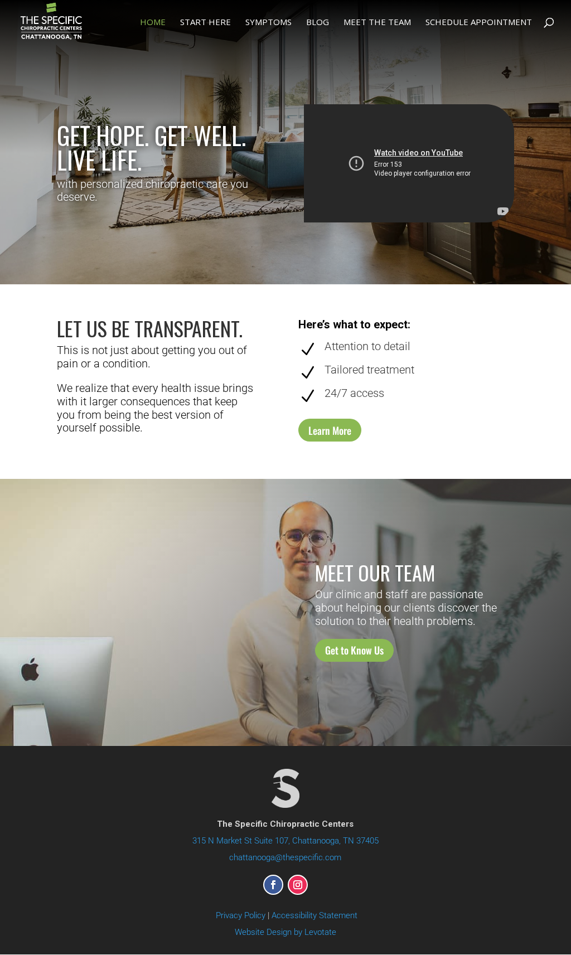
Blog (317, 22)
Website (285, 932)
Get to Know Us (354, 650)
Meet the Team (377, 22)
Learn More (329, 430)
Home (153, 22)
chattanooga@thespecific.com (285, 857)
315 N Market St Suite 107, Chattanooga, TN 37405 (285, 841)
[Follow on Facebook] (273, 885)
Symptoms (268, 22)
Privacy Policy (240, 915)
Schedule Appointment (478, 22)
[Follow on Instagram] (298, 885)
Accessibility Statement (314, 915)
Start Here (205, 22)
